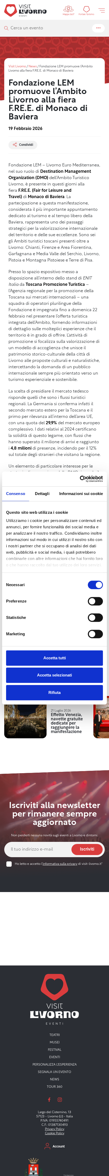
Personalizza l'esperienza (55, 1064)
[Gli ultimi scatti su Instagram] (60, 1100)
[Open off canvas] (101, 10)
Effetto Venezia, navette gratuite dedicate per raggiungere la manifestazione (67, 723)
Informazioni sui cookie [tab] (81, 493)
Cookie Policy (54, 1133)
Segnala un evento (54, 1072)
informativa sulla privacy (60, 864)
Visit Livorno (17, 66)
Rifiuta (54, 692)
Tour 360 (54, 1087)
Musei (55, 1042)
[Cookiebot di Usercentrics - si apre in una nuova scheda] (80, 478)
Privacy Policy (54, 1129)
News (33, 66)
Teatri (54, 1035)
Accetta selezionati (54, 675)
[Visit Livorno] (25, 10)
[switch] (95, 601)
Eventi (54, 1057)
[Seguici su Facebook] (49, 1100)
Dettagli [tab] (42, 493)
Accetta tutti (54, 658)
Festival (54, 1050)
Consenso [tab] (15, 493)
